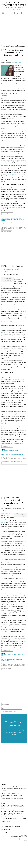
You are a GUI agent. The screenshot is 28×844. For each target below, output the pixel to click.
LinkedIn (18, 12)
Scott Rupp (6, 226)
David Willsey (8, 664)
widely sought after (11, 174)
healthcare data (13, 227)
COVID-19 (6, 227)
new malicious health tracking (10, 139)
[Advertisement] (14, 30)
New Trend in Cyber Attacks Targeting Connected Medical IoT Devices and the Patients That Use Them (13, 452)
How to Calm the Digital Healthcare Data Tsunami (13, 816)
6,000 (2, 332)
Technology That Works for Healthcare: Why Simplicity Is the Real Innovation (12, 814)
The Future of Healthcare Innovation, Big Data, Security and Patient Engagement (14, 657)
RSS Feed (21, 12)
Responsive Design (8, 838)
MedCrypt (12, 461)
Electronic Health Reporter (14, 4)
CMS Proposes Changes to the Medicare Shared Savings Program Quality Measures (13, 792)
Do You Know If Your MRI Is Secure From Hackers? (12, 454)
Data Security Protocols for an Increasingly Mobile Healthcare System (11, 660)
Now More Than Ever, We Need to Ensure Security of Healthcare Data (14, 53)
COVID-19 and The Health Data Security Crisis (11, 218)
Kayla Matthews (13, 228)
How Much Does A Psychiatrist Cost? (10, 786)
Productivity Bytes (16, 62)
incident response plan (7, 665)
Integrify (3, 510)
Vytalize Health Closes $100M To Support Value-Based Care (13, 799)
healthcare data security (19, 664)
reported (3, 522)
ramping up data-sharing (18, 113)
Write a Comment (6, 231)
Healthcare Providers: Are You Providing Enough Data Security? (12, 220)
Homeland (19, 297)
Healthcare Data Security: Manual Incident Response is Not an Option (13, 222)
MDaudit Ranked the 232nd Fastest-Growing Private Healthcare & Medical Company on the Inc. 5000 (13, 806)
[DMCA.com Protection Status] (5, 829)
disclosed (12, 437)
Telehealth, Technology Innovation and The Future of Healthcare (13, 789)
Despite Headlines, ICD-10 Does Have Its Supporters (11, 795)
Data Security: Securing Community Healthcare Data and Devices (13, 655)
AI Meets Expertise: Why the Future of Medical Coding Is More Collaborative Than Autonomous (13, 810)
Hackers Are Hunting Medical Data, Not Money (13, 269)
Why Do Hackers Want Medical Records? (9, 450)
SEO (16, 838)
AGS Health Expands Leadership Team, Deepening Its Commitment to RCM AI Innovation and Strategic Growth (13, 820)
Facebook (14, 12)
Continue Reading (7, 214)
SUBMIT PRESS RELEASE (8, 712)
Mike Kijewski (18, 461)
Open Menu (2, 12)
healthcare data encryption (12, 458)
